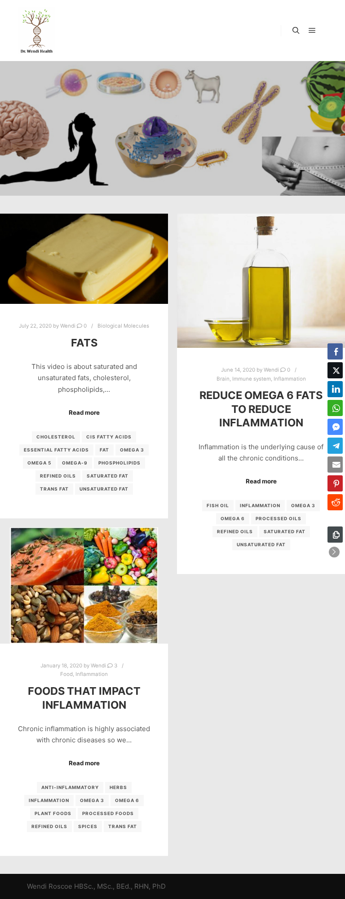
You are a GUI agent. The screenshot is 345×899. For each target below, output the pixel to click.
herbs (118, 787)
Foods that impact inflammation (84, 697)
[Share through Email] (335, 464)
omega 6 (233, 518)
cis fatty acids (109, 436)
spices (87, 826)
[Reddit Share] (335, 502)
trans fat (54, 488)
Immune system (251, 379)
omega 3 (132, 449)
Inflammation (290, 379)
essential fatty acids (56, 449)
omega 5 (39, 462)
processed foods (108, 813)
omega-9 (75, 462)
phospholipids (119, 462)
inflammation (260, 505)
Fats (84, 342)
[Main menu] (312, 30)
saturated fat (107, 475)
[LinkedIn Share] (335, 389)
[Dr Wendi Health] (36, 30)
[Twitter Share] (335, 370)
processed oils (278, 518)
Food (66, 674)
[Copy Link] (335, 534)
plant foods (53, 813)
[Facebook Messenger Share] (335, 427)
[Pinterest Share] (335, 483)
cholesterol (55, 436)
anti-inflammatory (70, 787)
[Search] (296, 30)
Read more (84, 412)
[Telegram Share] (335, 446)
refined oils (58, 475)
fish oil (218, 505)
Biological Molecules (123, 326)
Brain (223, 379)
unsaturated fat (104, 488)
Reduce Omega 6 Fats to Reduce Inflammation (261, 409)
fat (104, 449)
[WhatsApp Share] (335, 408)
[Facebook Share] (335, 351)
